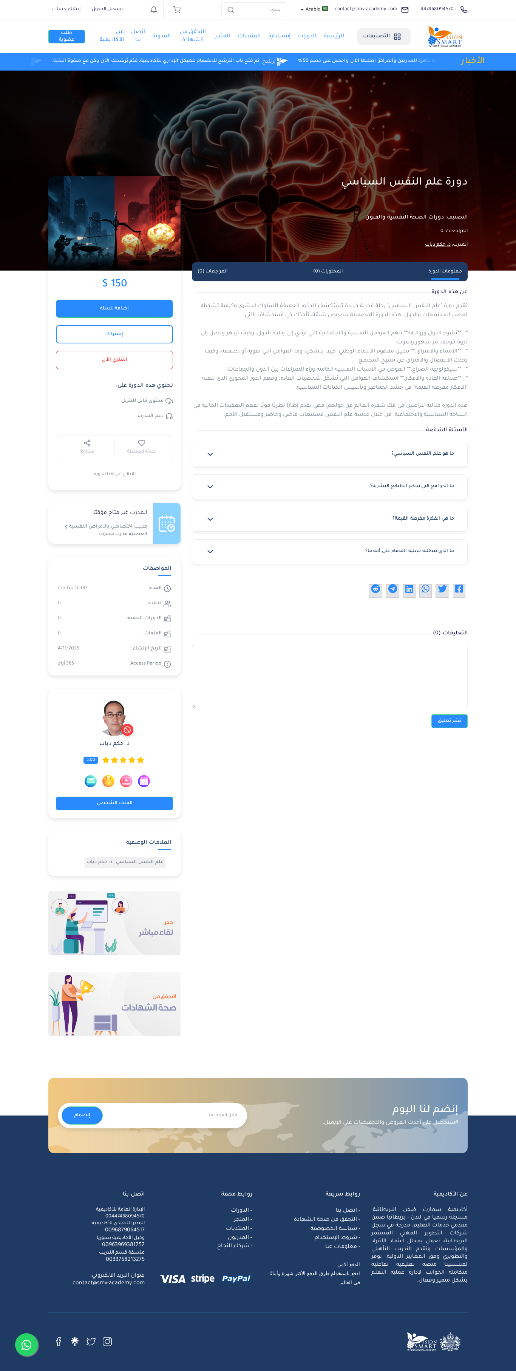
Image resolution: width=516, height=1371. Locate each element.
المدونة (162, 37)
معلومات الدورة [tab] (445, 271)
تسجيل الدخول (108, 9)
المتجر (222, 37)
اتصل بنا (138, 36)
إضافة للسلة (114, 308)
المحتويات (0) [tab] (328, 271)
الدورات (307, 37)
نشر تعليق (449, 721)
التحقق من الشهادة (193, 36)
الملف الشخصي (115, 803)
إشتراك (114, 334)
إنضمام (82, 1115)
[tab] (329, 454)
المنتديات (249, 37)
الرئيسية (334, 37)
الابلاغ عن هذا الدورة (115, 474)
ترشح (176, 61)
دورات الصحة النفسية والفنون (404, 218)
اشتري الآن (114, 360)
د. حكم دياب (438, 245)
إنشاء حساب (66, 9)
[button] (329, 454)
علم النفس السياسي (140, 862)
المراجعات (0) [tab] (212, 271)
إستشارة (279, 37)
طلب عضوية (66, 37)
